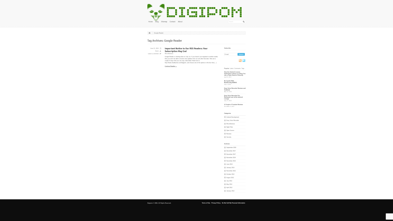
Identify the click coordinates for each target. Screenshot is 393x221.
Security (228, 137)
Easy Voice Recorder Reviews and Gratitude (235, 89)
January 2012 (230, 191)
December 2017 (231, 151)
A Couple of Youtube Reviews (233, 104)
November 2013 (231, 161)
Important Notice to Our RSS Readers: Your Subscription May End (186, 50)
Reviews (228, 134)
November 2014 (231, 157)
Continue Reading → (171, 66)
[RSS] (240, 60)
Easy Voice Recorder (232, 120)
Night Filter (229, 127)
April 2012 (229, 187)
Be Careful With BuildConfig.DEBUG (230, 81)
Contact (172, 22)
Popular (226, 68)
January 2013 (230, 167)
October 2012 (230, 174)
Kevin (157, 51)
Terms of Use (206, 203)
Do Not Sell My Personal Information (233, 203)
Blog (157, 22)
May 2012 (229, 184)
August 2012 (230, 177)
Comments (237, 68)
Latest (232, 68)
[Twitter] (244, 60)
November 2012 (231, 171)
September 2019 (231, 147)
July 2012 (229, 181)
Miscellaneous (169, 53)
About (180, 22)
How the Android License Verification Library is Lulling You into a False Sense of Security (235, 73)
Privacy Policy (216, 203)
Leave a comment (153, 53)
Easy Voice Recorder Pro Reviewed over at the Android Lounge (233, 97)
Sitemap (164, 22)
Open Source (230, 130)
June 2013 (229, 164)
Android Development (232, 117)
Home (150, 22)
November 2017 (231, 154)
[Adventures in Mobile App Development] (194, 12)
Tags (242, 68)
